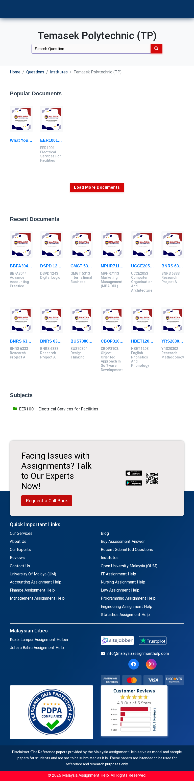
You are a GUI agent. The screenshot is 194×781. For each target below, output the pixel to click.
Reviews (17, 557)
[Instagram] (151, 664)
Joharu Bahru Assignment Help (37, 647)
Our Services (21, 533)
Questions (35, 72)
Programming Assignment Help (128, 598)
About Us (18, 541)
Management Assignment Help (37, 598)
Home (15, 72)
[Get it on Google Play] (134, 483)
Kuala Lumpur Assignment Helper (39, 639)
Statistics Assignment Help (125, 614)
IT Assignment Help (118, 574)
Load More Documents (97, 187)
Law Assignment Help (120, 590)
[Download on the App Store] (134, 473)
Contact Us (20, 566)
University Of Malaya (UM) (33, 574)
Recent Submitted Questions (127, 549)
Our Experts (20, 549)
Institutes (59, 72)
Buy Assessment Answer (123, 541)
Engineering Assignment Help (126, 606)
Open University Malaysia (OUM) (129, 566)
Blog (105, 533)
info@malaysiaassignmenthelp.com (138, 653)
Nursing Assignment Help (123, 582)
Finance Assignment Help (32, 590)
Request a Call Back (47, 501)
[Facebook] (133, 664)
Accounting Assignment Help (35, 582)
